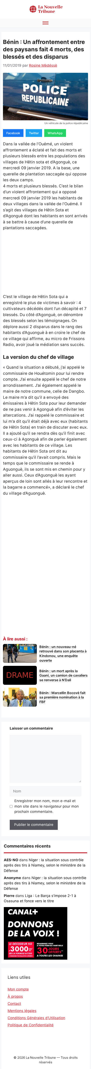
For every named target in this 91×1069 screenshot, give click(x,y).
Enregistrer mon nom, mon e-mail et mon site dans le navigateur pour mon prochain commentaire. (46, 806)
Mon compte (18, 989)
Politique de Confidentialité (31, 1025)
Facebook (13, 133)
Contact (14, 1003)
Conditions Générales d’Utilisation (36, 1018)
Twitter (34, 133)
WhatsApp (55, 133)
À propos (15, 996)
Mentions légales (22, 1011)
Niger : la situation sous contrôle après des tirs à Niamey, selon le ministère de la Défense (44, 865)
